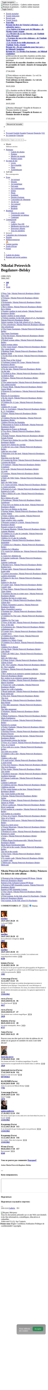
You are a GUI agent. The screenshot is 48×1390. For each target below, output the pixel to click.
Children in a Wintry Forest (11, 640)
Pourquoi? (32, 1160)
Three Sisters (6, 591)
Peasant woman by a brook (11, 527)
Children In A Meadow (10, 549)
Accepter (38, 1329)
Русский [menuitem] (9, 133)
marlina (4, 919)
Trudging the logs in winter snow (14, 598)
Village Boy (5, 602)
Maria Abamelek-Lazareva (11, 609)
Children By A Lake (9, 407)
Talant (3, 416)
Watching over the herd (10, 458)
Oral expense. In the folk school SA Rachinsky (19, 900)
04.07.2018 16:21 (8, 1034)
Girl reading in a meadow (11, 814)
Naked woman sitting (9, 345)
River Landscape (7, 807)
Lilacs (3, 838)
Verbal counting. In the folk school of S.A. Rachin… (21, 322)
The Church (5, 894)
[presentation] (26, 289)
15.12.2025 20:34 (8, 1138)
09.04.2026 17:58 (8, 1149)
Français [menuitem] (30, 133)
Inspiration (5, 542)
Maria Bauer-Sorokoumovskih (13, 845)
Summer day (6, 614)
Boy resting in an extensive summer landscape (19, 678)
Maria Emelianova (8, 718)
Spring (3, 798)
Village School (6, 662)
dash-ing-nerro (7, 1057)
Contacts (22, 1221)
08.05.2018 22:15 (8, 1023)
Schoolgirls (5, 304)
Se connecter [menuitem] (11, 135)
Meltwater (5, 865)
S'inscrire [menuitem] (20, 135)
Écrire (25, 906)
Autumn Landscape (8, 562)
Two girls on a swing (9, 751)
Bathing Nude (6, 353)
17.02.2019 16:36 (8, 1072)
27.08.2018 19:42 (8, 1059)
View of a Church (8, 745)
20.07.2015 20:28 (8, 921)
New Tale (5, 296)
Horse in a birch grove (9, 825)
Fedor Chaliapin (7, 729)
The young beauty (8, 349)
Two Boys (5, 433)
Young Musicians (8, 829)
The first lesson (7, 338)
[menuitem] (43, 133)
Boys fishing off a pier (9, 498)
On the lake (5, 371)
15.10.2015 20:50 (8, 965)
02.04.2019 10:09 (8, 1083)
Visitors (4, 380)
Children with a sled (9, 758)
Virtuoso (4, 300)
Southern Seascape (8, 776)
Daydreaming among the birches (13, 740)
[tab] (7, 283)
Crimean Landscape (8, 783)
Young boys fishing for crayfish (13, 445)
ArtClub (12, 173)
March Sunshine (7, 682)
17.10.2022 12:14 (8, 1113)
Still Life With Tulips (9, 482)
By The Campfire (8, 667)
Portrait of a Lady (8, 491)
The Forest (5, 856)
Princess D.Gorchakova (10, 396)
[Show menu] (17, 2)
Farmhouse (5, 502)
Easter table (5, 571)
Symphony (5, 467)
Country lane (6, 587)
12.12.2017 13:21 (8, 981)
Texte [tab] (8, 287)
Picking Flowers (7, 734)
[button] (12, 14)
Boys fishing (6, 309)
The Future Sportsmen (9, 333)
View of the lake (7, 625)
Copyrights (16, 1226)
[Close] (25, 140)
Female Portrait (7, 438)
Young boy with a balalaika (11, 689)
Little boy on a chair (9, 451)
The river (4, 698)
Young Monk (6, 389)
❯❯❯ (10, 923)
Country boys (6, 634)
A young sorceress (8, 487)
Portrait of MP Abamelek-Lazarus (14, 889)
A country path (7, 860)
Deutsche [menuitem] (37, 133)
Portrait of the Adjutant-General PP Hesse (17, 883)
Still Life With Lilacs (9, 658)
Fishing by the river (8, 582)
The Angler (5, 771)
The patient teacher (8, 385)
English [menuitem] (16, 133)
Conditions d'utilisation (26, 1224)
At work (4, 471)
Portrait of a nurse (8, 834)
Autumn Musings (8, 531)
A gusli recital (6, 763)
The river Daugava (8, 767)
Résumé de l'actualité (14, 124)
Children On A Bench (9, 647)
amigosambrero (7, 1111)
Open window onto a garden (12, 520)
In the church (6, 400)
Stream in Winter (7, 803)
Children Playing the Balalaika (13, 422)
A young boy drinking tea (11, 556)
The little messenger (8, 709)
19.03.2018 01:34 (8, 1001)
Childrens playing (8, 787)
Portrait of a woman (8, 725)
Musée (11, 145)
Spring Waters (6, 513)
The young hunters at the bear (12, 794)
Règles (14, 1224)
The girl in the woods (9, 851)
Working (4, 714)
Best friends (5, 702)
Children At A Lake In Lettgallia (13, 538)
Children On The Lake (10, 620)
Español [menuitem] (23, 133)
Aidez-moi (5, 1221)
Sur (17, 1221)
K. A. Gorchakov (8, 411)
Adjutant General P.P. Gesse (12, 367)
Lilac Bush (5, 651)
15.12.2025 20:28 (8, 1127)
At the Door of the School (11, 360)
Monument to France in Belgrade (14, 429)
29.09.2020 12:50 (8, 1095)
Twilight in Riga (7, 376)
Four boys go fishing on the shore (14, 509)
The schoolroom (7, 327)
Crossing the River (8, 462)
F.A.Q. (13, 1221)
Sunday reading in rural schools (13, 316)
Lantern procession (8, 576)
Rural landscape (7, 694)
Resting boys (6, 567)
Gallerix (12, 1208)
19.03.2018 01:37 (8, 1012)
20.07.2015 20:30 (8, 952)
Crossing (4, 476)
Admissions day (7, 629)
